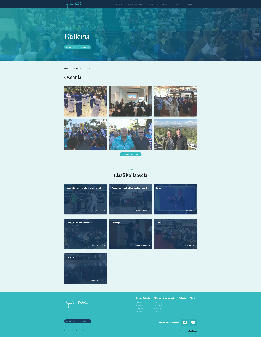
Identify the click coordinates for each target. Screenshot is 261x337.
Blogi (192, 298)
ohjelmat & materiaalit (159, 4)
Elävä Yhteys (158, 305)
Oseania (86, 68)
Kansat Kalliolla (143, 298)
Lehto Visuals (192, 331)
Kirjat (155, 311)
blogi (190, 4)
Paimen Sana (158, 302)
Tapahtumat (139, 308)
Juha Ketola (139, 305)
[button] (120, 4)
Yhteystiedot (140, 311)
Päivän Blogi (158, 308)
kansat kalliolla (135, 4)
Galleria (182, 298)
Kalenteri (138, 302)
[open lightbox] (85, 101)
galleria (178, 4)
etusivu (119, 4)
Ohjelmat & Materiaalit (164, 298)
